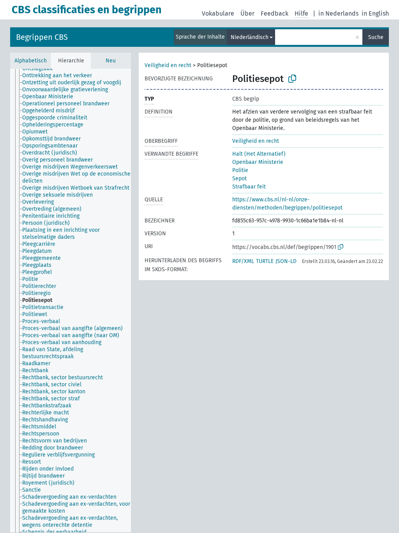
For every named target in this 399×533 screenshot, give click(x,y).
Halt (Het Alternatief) (259, 154)
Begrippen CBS (42, 37)
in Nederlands (338, 13)
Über (247, 13)
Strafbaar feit (249, 186)
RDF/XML (243, 261)
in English (375, 13)
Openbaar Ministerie (257, 162)
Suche (375, 37)
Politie (240, 170)
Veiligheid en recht (168, 65)
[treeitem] (41, 68)
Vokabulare (218, 13)
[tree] (70, 300)
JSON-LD (286, 261)
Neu (111, 60)
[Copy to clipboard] (292, 79)
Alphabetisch (30, 60)
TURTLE (265, 261)
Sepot (239, 178)
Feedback (274, 13)
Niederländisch (249, 37)
